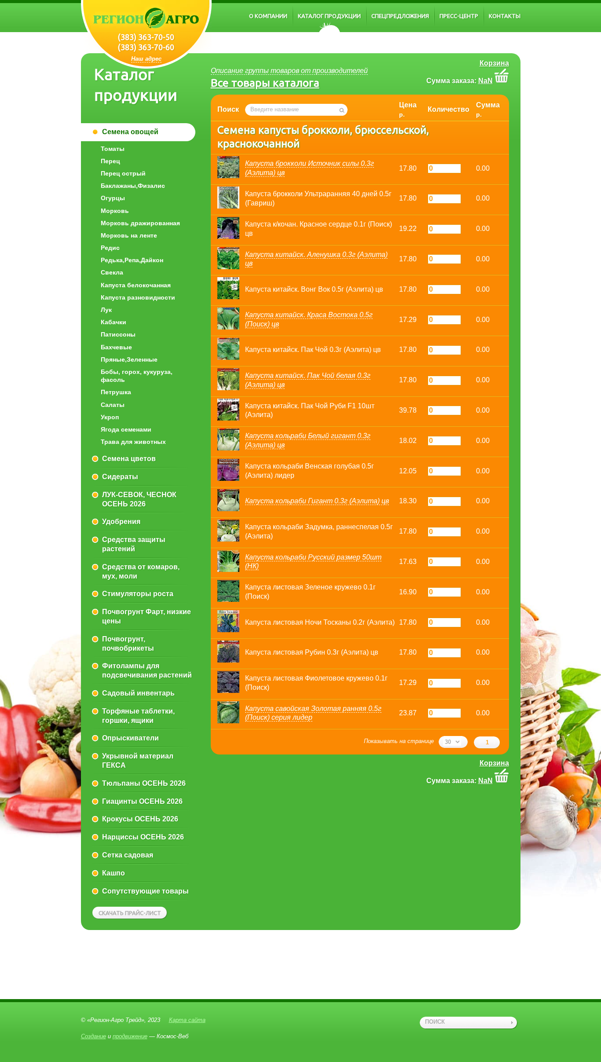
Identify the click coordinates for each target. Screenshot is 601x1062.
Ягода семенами (126, 429)
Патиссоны (118, 334)
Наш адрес (146, 58)
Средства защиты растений (133, 544)
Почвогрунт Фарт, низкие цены (146, 616)
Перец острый (123, 173)
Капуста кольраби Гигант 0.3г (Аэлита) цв (317, 501)
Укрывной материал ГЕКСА (137, 760)
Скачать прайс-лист (130, 913)
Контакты (504, 16)
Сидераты (120, 476)
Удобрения (121, 521)
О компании (268, 16)
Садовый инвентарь (138, 693)
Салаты (113, 404)
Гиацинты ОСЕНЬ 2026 (142, 801)
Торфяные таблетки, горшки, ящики (138, 715)
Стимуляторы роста (137, 593)
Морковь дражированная (140, 223)
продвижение (130, 1036)
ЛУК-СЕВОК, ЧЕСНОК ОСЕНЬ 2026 (139, 499)
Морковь (115, 210)
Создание (93, 1036)
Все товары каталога (265, 83)
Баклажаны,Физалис (133, 185)
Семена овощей (130, 131)
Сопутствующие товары (145, 891)
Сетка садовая (127, 855)
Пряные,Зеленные (129, 359)
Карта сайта (187, 1020)
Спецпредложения (400, 16)
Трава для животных (133, 441)
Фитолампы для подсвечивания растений (147, 670)
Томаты (113, 148)
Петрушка (116, 392)
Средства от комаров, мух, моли (141, 571)
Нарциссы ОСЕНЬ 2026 (143, 837)
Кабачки (113, 322)
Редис (110, 247)
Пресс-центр (459, 16)
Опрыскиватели (130, 738)
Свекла (112, 272)
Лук (106, 309)
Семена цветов (129, 458)
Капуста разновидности (138, 297)
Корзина (494, 63)
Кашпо (113, 873)
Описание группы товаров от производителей (289, 70)
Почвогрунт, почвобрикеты (128, 643)
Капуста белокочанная (136, 285)
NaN (485, 80)
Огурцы (113, 197)
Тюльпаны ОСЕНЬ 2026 (144, 783)
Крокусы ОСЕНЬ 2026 (140, 819)
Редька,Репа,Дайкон (132, 260)
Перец (110, 161)
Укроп (110, 417)
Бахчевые (116, 347)
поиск (435, 1021)
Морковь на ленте (129, 235)
